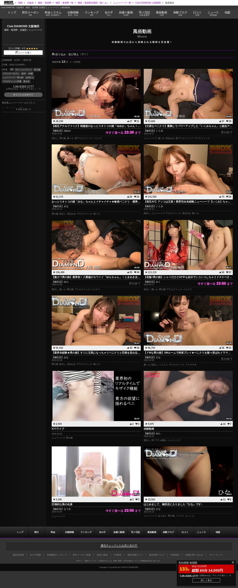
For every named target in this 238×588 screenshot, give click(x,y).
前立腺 (37, 69)
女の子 (109, 13)
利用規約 (175, 555)
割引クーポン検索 (82, 555)
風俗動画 (161, 13)
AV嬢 (30, 73)
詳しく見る (206, 580)
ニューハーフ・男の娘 (13, 77)
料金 (53, 13)
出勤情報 (69, 532)
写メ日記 (135, 532)
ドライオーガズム (11, 73)
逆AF (23, 73)
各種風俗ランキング (57, 555)
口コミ (197, 13)
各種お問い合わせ (194, 555)
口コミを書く (25, 52)
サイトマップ (216, 555)
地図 (227, 12)
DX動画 (117, 555)
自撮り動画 (119, 532)
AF (12, 69)
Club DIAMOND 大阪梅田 (23, 26)
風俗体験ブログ (157, 555)
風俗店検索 (18, 555)
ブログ (180, 13)
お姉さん (29, 77)
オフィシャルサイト (23, 94)
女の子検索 (35, 555)
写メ (144, 13)
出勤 (73, 13)
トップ (12, 12)
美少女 (26, 81)
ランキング (92, 13)
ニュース (213, 13)
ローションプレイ (23, 69)
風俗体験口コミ (135, 555)
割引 (30, 13)
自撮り (126, 13)
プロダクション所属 (12, 81)
